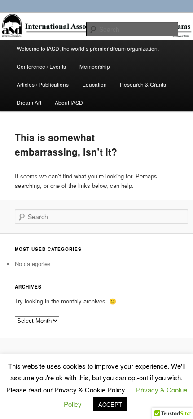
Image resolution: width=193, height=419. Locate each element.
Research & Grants (143, 84)
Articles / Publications (43, 84)
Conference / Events (41, 66)
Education (94, 84)
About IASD (69, 102)
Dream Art (29, 102)
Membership (94, 66)
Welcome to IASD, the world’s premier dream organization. (88, 48)
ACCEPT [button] (110, 404)
